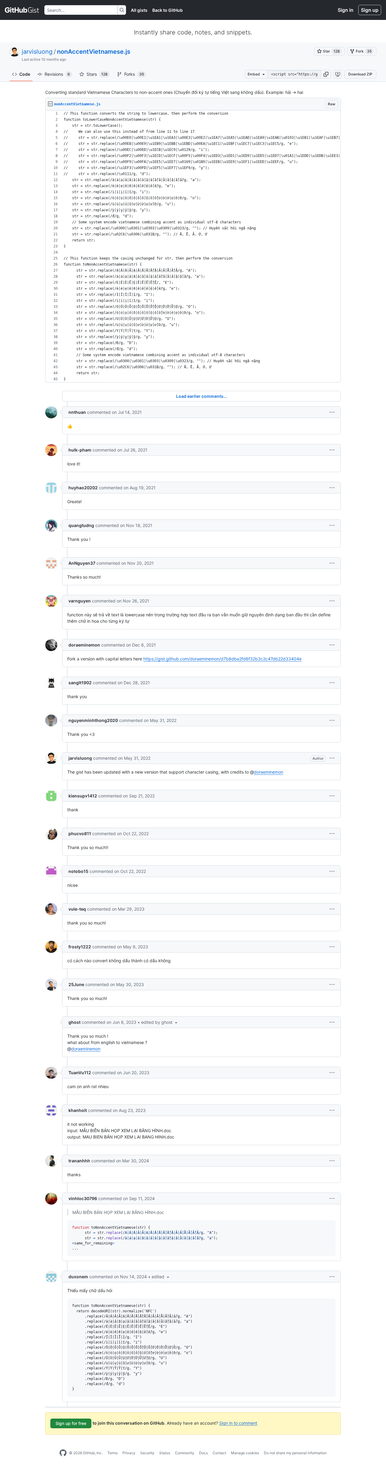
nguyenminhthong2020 (93, 720)
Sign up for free (70, 1423)
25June (76, 984)
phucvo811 (79, 833)
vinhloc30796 (82, 1198)
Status (164, 1453)
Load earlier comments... (201, 396)
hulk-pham (79, 449)
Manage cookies (245, 1453)
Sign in (345, 10)
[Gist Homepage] (22, 10)
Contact (219, 1453)
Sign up (369, 10)
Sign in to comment (238, 1422)
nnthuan (77, 412)
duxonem (78, 1276)
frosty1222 (79, 946)
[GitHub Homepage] (63, 1453)
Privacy (128, 1453)
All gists (139, 10)
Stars (97, 74)
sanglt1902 (80, 682)
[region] (193, 246)
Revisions (57, 74)
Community (184, 1453)
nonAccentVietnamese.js (93, 51)
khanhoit (77, 1110)
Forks (134, 74)
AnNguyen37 (81, 563)
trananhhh (79, 1160)
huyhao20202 (83, 487)
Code (24, 74)
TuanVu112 (79, 1072)
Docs (203, 1453)
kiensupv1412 (82, 795)
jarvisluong (37, 51)
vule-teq (77, 909)
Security (147, 1453)
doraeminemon (84, 644)
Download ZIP (360, 74)
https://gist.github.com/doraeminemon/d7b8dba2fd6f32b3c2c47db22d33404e (222, 658)
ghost (74, 1022)
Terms (112, 1453)
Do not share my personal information (295, 1453)
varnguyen (79, 600)
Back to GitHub (167, 10)
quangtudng (81, 525)
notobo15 (78, 871)
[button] (326, 74)
